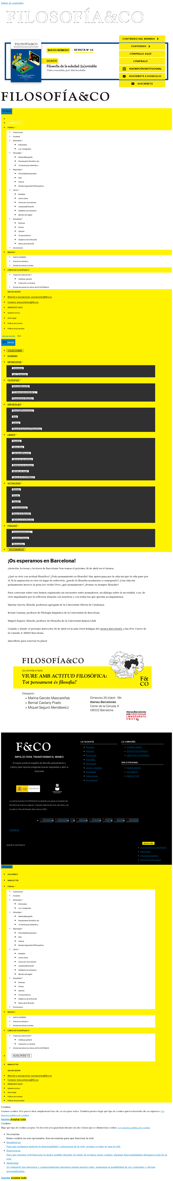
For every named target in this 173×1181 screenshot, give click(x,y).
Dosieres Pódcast (20, 538)
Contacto (14, 830)
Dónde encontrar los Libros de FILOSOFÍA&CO (31, 287)
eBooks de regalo (25, 215)
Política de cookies (15, 323)
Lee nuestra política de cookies (134, 1127)
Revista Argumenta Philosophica (31, 186)
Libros (15, 190)
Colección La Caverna (26, 283)
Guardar (6, 1177)
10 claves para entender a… (28, 165)
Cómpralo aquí (141, 53)
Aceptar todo (18, 1119)
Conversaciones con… (22, 532)
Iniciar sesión (14, 292)
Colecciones (18, 132)
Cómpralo (140, 61)
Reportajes (17, 170)
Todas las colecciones (22, 275)
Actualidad (17, 219)
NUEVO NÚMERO (19, 257)
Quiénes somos (14, 313)
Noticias (21, 223)
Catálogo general (25, 279)
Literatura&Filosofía (26, 207)
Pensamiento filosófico (23, 398)
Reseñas (21, 194)
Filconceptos (18, 544)
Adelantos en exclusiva (27, 211)
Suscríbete (14, 119)
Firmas (21, 227)
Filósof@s (17, 153)
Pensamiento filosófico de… (29, 161)
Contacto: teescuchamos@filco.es (23, 302)
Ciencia (21, 182)
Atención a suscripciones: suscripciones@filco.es (30, 297)
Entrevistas (17, 141)
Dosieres (16, 137)
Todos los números (20, 261)
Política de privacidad (16, 329)
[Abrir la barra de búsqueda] (19, 336)
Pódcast (12, 526)
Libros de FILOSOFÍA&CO (23, 477)
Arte (20, 178)
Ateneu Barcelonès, (111, 628)
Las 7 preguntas (24, 149)
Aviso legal (12, 318)
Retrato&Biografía (25, 157)
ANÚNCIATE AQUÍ (15, 307)
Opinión (21, 231)
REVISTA (11, 252)
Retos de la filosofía (26, 244)
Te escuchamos (24, 235)
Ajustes (5, 1119)
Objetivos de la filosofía (27, 240)
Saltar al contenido (12, 3)
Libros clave (23, 198)
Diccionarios (18, 248)
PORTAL (11, 128)
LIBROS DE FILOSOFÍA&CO (18, 270)
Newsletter (15, 123)
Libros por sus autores (27, 202)
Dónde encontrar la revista (23, 266)
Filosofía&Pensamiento (27, 174)
